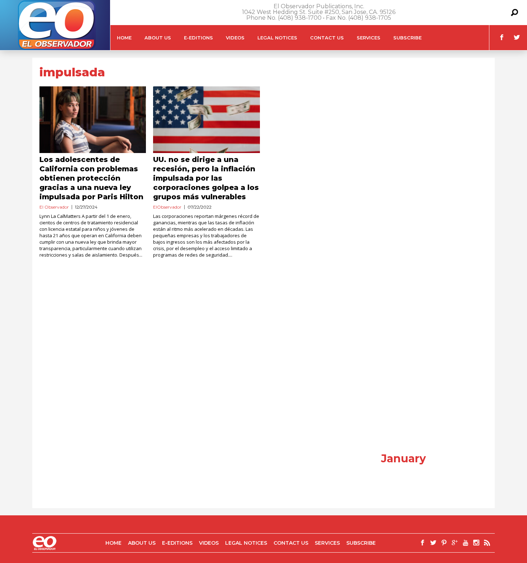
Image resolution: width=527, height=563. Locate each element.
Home (124, 37)
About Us (157, 37)
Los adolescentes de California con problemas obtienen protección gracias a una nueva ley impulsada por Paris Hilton (91, 178)
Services (368, 37)
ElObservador (167, 207)
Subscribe (407, 37)
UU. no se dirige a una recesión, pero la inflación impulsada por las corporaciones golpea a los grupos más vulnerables (206, 178)
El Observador (54, 207)
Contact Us (327, 37)
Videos (235, 37)
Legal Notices (277, 37)
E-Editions (198, 37)
